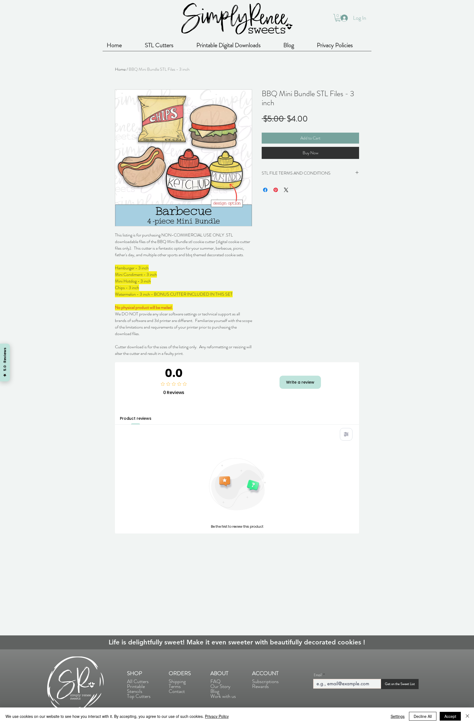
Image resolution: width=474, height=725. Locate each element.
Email (318, 675)
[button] (337, 18)
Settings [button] (398, 716)
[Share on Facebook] (265, 190)
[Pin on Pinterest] (275, 190)
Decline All (423, 716)
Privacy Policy (217, 716)
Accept (450, 716)
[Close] (467, 716)
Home (120, 69)
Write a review (300, 382)
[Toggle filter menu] (346, 434)
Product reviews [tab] (135, 418)
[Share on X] (286, 190)
